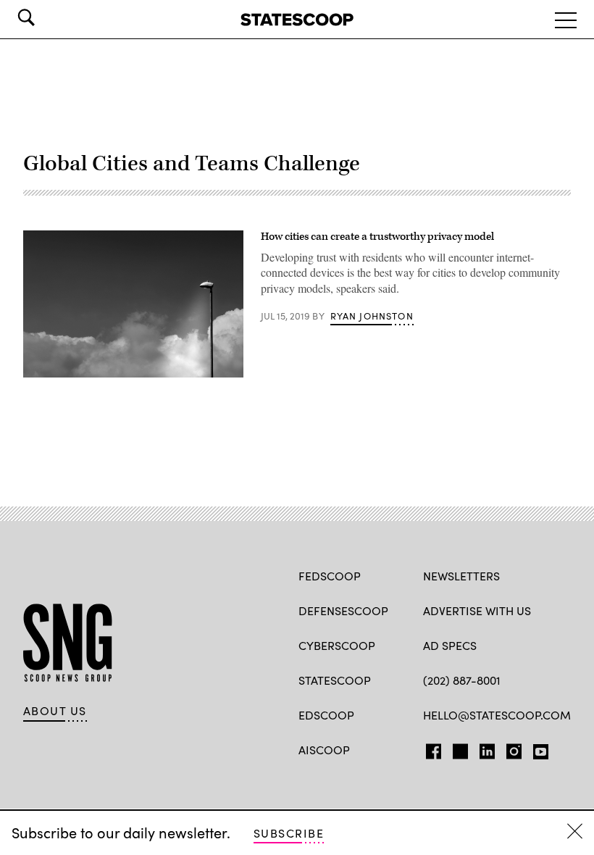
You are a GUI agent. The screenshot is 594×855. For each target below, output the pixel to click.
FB (430, 748)
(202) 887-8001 (462, 680)
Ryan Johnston (372, 315)
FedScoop (329, 575)
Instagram (513, 748)
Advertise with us (477, 610)
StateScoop (334, 680)
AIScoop (324, 749)
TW (458, 748)
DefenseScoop (343, 610)
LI (481, 748)
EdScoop (326, 714)
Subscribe (289, 833)
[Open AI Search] (46, 17)
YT (537, 748)
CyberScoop (336, 645)
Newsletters (461, 575)
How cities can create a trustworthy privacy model (377, 236)
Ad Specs (450, 645)
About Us (55, 711)
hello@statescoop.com (497, 714)
